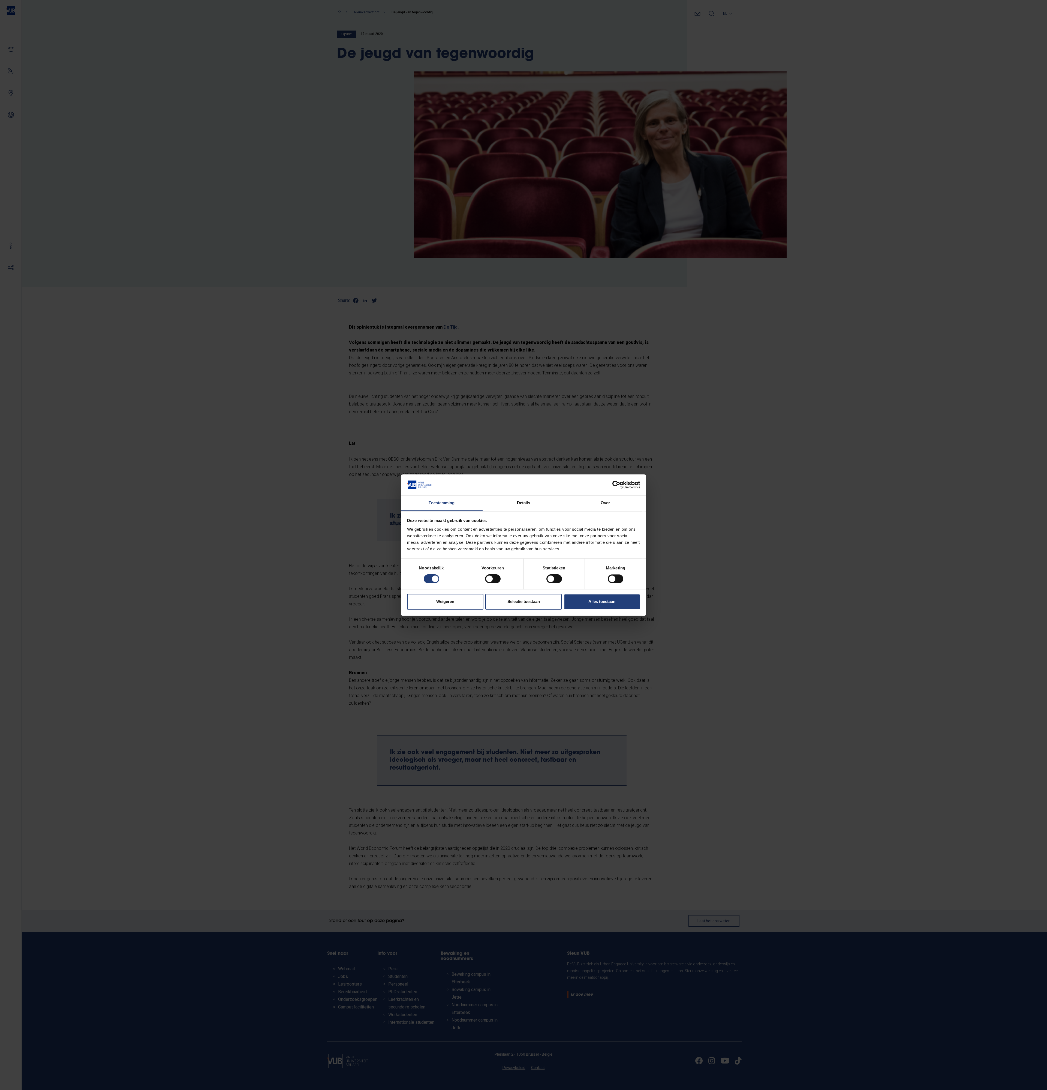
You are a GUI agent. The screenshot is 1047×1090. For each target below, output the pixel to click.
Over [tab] (605, 502)
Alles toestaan (601, 601)
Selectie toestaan (523, 601)
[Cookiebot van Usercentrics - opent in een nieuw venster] (616, 485)
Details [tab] (523, 502)
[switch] (493, 578)
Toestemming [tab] (442, 502)
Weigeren (445, 601)
